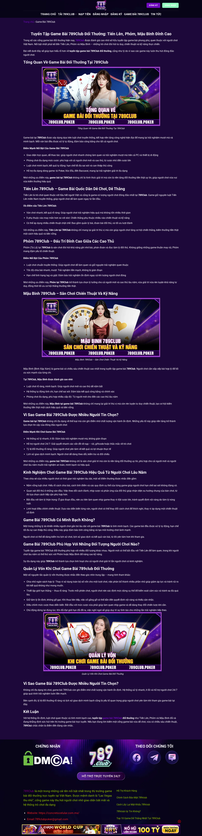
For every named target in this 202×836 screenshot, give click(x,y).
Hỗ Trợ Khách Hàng (127, 790)
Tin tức (156, 14)
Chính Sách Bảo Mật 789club (132, 797)
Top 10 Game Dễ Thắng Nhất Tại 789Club (138, 818)
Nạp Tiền (85, 14)
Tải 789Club (66, 14)
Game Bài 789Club (136, 14)
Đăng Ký (116, 14)
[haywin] (140, 829)
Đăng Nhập (101, 14)
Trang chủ (48, 14)
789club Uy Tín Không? (129, 811)
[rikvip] (61, 829)
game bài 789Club (112, 718)
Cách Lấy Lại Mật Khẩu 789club (133, 804)
